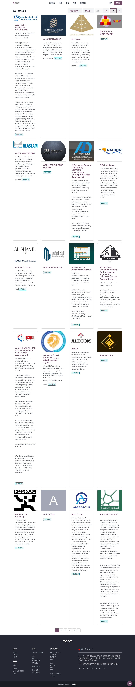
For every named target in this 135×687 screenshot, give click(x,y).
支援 (33, 656)
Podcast (53, 665)
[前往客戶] (25, 18)
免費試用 (118, 3)
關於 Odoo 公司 (55, 652)
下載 (14, 665)
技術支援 (83, 3)
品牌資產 (53, 654)
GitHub (15, 668)
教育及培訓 (35, 663)
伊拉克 (87, 11)
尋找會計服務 (36, 666)
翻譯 (14, 673)
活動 (51, 663)
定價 (74, 3)
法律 (51, 673)
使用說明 (15, 654)
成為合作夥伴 (36, 672)
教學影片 (15, 652)
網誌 (51, 667)
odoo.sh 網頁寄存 (37, 652)
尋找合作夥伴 (36, 670)
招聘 (51, 659)
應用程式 (52, 3)
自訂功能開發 (36, 660)
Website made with (65, 684)
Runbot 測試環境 (18, 671)
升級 (33, 658)
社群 (67, 3)
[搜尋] (106, 10)
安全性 (52, 676)
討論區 (15, 657)
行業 (60, 3)
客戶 (51, 670)
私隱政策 (57, 673)
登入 (110, 3)
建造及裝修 (74, 11)
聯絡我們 (53, 657)
